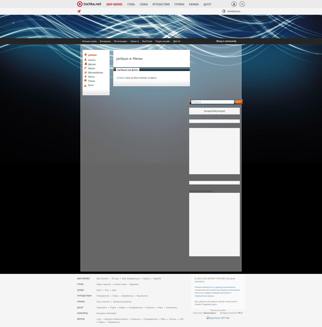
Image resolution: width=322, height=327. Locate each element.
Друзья (92, 64)
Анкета (91, 59)
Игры (160, 307)
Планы (91, 80)
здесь (214, 304)
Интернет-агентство (231, 313)
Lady (99, 319)
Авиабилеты (127, 295)
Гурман (81, 301)
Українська (233, 11)
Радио (113, 307)
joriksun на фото (127, 70)
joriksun (121, 77)
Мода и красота (104, 284)
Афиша (146, 278)
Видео (122, 307)
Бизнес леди (120, 284)
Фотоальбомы (95, 72)
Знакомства (171, 307)
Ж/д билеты (142, 295)
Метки (91, 76)
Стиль (80, 284)
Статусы (172, 319)
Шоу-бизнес (83, 278)
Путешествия (84, 295)
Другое (176, 41)
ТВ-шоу (115, 278)
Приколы (150, 307)
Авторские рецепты (122, 301)
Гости (91, 85)
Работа (101, 322)
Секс (107, 290)
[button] (114, 4)
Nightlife (157, 278)
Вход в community (226, 41)
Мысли (91, 68)
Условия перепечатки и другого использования (215, 287)
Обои (163, 319)
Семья (80, 290)
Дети (99, 290)
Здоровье (134, 284)
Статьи (115, 295)
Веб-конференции (131, 278)
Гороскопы (102, 307)
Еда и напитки (103, 301)
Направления (103, 295)
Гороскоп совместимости (116, 319)
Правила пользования (230, 290)
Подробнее (207, 304)
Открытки (135, 319)
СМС (182, 319)
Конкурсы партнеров (106, 313)
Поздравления (135, 307)
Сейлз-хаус (205, 313)
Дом (114, 290)
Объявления (113, 322)
